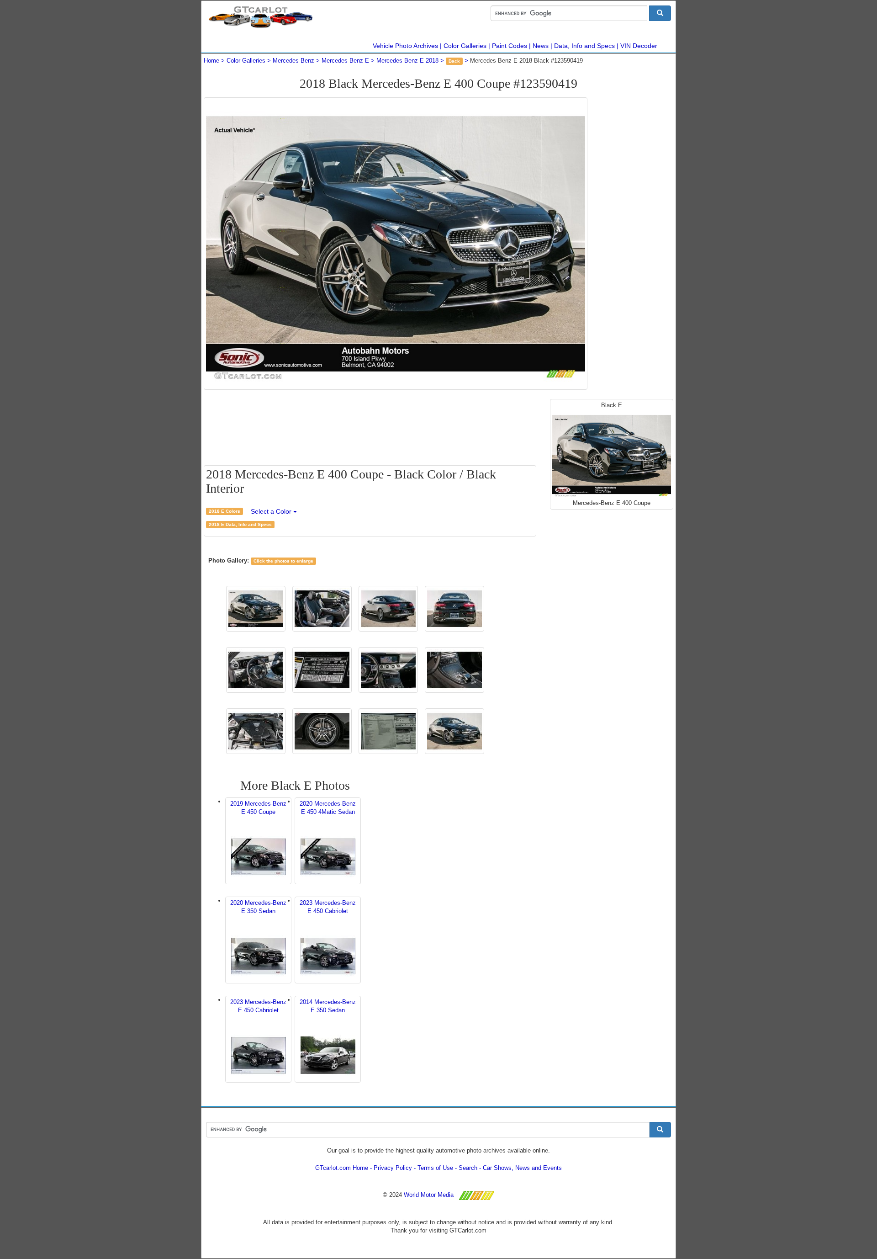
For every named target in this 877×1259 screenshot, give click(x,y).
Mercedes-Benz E (345, 60)
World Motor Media (429, 1194)
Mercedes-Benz (293, 60)
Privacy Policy (393, 1167)
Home (211, 60)
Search (468, 1167)
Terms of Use (435, 1167)
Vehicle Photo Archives (405, 45)
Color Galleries (465, 45)
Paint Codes (509, 45)
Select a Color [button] (272, 511)
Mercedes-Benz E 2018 (407, 60)
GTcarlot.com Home (341, 1167)
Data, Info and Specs (584, 45)
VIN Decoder (638, 45)
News (541, 45)
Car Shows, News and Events (522, 1167)
